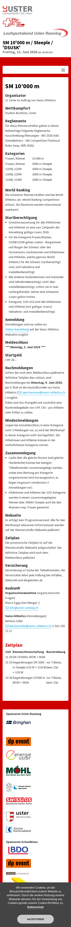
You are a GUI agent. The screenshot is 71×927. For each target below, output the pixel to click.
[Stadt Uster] (18, 818)
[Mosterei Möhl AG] (18, 773)
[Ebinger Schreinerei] (18, 882)
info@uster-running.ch (23, 608)
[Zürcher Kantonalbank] (18, 831)
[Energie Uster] (18, 757)
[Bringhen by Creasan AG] (18, 727)
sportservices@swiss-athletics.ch (43, 392)
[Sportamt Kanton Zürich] (18, 789)
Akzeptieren (35, 919)
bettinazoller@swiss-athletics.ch (30, 626)
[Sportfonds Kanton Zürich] (19, 803)
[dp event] (18, 743)
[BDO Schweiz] (18, 852)
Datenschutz (35, 907)
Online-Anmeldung (17, 329)
